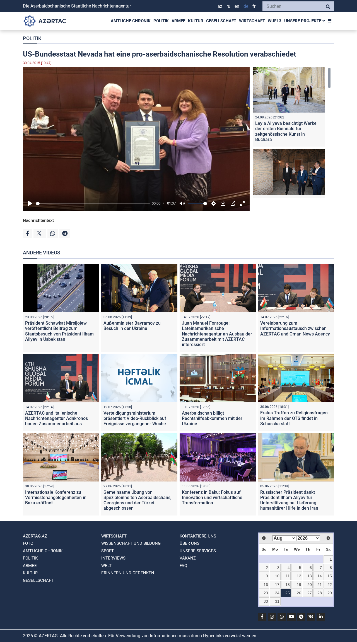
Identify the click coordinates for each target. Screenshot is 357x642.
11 (288, 576)
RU (228, 6)
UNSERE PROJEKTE (303, 20)
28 (319, 593)
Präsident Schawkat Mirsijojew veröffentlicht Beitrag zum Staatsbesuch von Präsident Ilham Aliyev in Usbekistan (59, 331)
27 (309, 593)
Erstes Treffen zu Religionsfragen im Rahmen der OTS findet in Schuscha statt (294, 418)
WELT (106, 565)
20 (309, 584)
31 (277, 601)
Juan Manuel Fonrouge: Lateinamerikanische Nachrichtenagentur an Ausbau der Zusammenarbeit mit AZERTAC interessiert (217, 333)
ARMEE (178, 20)
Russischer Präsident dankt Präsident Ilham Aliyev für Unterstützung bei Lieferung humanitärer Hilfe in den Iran (289, 500)
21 (319, 584)
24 (277, 593)
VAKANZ (188, 558)
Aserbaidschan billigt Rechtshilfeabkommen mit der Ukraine (212, 418)
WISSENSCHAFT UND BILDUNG (131, 543)
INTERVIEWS (113, 558)
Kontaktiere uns (198, 536)
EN (237, 6)
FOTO (28, 543)
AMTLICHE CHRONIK (131, 20)
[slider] (93, 203)
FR (253, 6)
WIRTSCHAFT (252, 20)
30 (266, 601)
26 (299, 593)
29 (329, 593)
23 (266, 593)
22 (329, 584)
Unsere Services (198, 550)
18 (287, 584)
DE (245, 6)
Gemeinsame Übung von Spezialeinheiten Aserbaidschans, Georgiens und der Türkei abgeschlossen (137, 500)
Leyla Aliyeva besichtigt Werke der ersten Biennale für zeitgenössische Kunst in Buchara (286, 131)
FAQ (183, 565)
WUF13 (274, 20)
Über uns (189, 543)
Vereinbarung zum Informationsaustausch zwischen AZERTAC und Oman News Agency (295, 328)
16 (266, 584)
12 (299, 576)
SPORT (107, 550)
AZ (220, 6)
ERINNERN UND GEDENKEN (127, 572)
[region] (292, 132)
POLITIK (161, 20)
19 (299, 584)
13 (309, 576)
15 (329, 576)
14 (319, 576)
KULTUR (195, 20)
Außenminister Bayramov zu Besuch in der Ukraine (132, 325)
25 (287, 593)
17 (277, 584)
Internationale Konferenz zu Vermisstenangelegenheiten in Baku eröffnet (55, 497)
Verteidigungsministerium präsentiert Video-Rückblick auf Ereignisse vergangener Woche (134, 418)
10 (277, 576)
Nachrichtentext (38, 220)
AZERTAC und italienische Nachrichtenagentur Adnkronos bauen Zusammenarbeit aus (56, 418)
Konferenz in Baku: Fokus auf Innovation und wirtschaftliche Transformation (212, 497)
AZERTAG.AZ (35, 536)
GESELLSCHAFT (221, 20)
